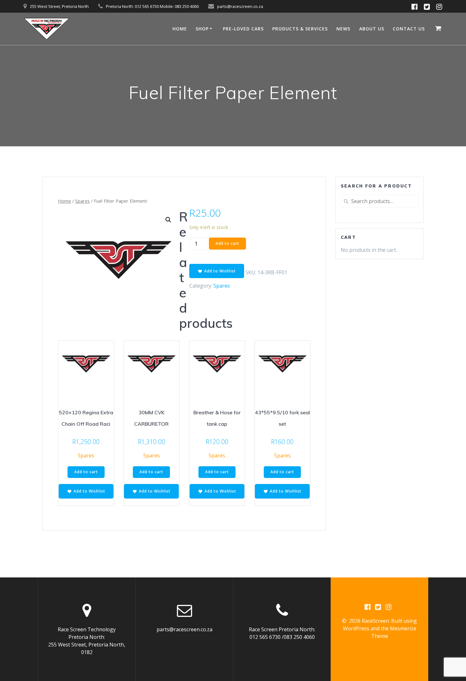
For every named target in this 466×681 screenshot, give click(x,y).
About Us (371, 29)
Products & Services (300, 29)
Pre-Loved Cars (243, 29)
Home (64, 201)
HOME (179, 29)
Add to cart (227, 243)
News (343, 29)
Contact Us (409, 29)
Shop (202, 29)
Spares (82, 201)
